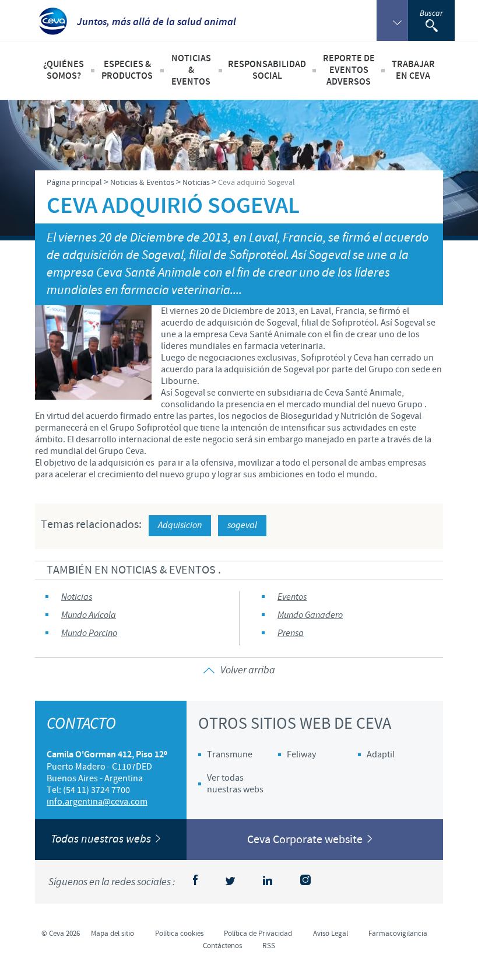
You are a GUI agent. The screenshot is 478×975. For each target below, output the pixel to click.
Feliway (301, 754)
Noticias (76, 597)
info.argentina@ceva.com (97, 802)
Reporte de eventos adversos (349, 70)
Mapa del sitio (112, 933)
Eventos (292, 597)
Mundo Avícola (88, 615)
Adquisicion (180, 525)
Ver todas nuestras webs (235, 783)
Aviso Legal (330, 933)
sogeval (242, 525)
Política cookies (179, 933)
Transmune (229, 754)
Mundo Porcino (89, 633)
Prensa (290, 633)
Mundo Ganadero (310, 615)
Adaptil (381, 754)
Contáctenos (222, 945)
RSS (268, 945)
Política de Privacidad (258, 933)
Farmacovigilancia (397, 933)
